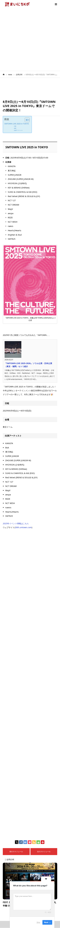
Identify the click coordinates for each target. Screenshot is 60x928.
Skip (38, 922)
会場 (15, 128)
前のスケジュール (16, 851)
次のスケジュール (44, 851)
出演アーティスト (18, 130)
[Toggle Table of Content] (26, 120)
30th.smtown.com (23, 527)
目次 (6, 119)
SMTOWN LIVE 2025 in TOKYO (16, 123)
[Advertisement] (30, 39)
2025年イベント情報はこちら (16, 523)
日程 (15, 126)
